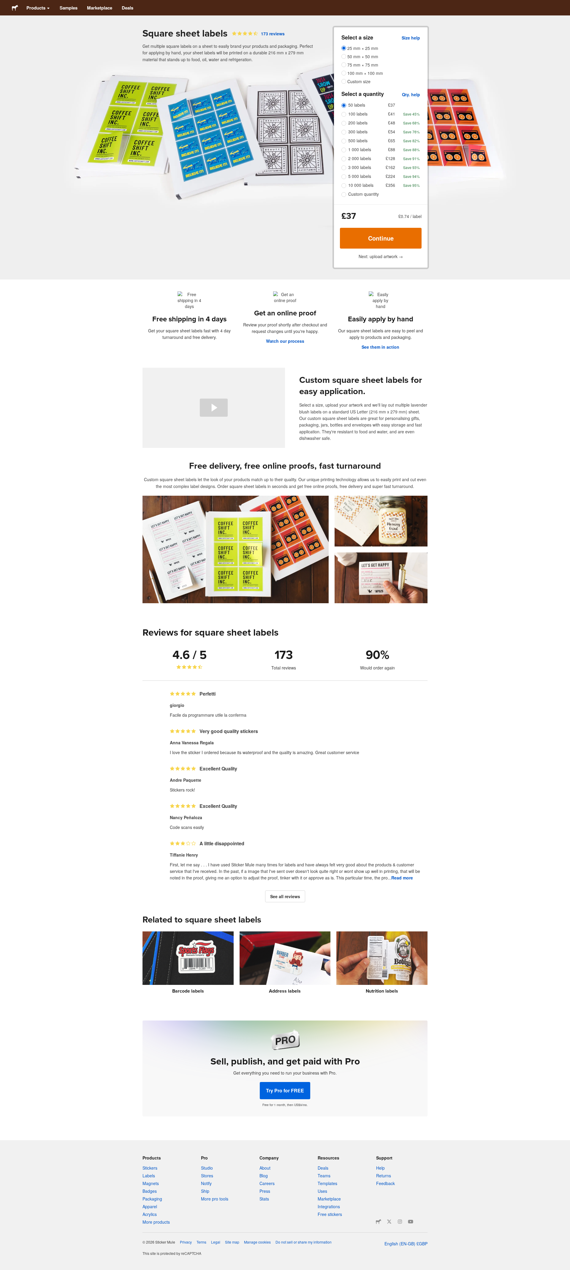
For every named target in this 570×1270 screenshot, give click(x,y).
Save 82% (411, 140)
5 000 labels (359, 176)
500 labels (358, 140)
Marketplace (99, 7)
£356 (390, 185)
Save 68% (411, 122)
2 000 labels (359, 158)
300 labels (358, 132)
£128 (390, 158)
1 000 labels (359, 149)
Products (35, 7)
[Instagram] (400, 1221)
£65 (391, 140)
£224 (390, 176)
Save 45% (411, 113)
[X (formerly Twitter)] (389, 1221)
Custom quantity (363, 194)
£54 (391, 132)
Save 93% (411, 167)
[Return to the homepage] (15, 7)
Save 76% (411, 131)
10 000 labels (360, 185)
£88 (391, 149)
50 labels (356, 105)
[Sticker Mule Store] (378, 1221)
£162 (390, 167)
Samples (68, 7)
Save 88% (411, 149)
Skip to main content (4, 4)
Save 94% (411, 176)
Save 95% (411, 185)
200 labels (358, 123)
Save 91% (411, 158)
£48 (391, 123)
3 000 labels (359, 167)
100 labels (358, 114)
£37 (391, 105)
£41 (391, 114)
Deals (127, 7)
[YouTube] (410, 1221)
